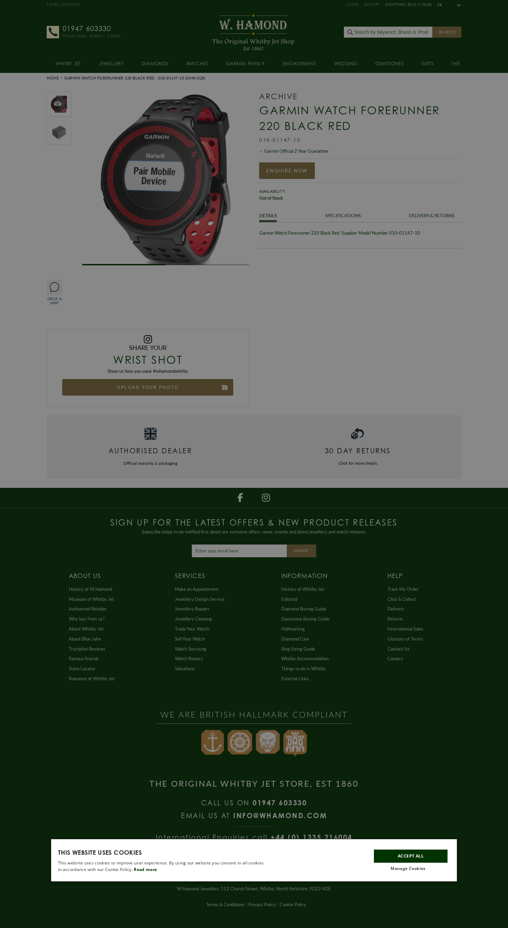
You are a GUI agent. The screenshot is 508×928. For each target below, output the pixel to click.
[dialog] (254, 860)
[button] (410, 868)
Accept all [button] (411, 856)
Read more (145, 869)
